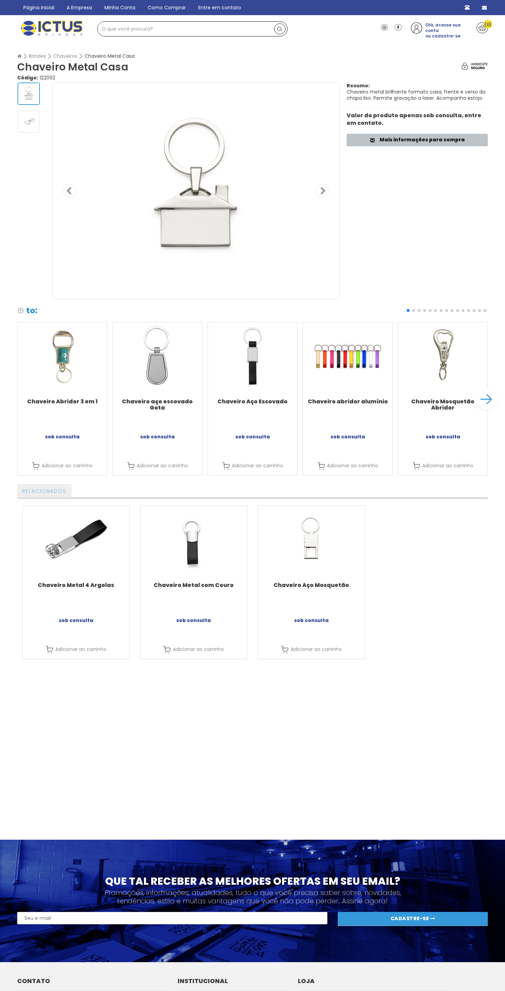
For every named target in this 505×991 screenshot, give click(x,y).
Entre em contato (219, 7)
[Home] (19, 56)
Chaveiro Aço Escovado (252, 401)
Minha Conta (119, 7)
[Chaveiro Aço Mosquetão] (311, 539)
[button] (408, 310)
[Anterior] (70, 191)
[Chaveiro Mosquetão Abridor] (442, 355)
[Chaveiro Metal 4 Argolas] (76, 539)
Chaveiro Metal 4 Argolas (76, 585)
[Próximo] (322, 191)
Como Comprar (167, 7)
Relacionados (44, 491)
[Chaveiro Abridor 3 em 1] (62, 355)
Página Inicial (38, 7)
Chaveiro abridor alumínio (348, 401)
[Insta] (384, 26)
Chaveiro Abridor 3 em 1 (62, 401)
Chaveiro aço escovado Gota (157, 405)
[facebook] (398, 26)
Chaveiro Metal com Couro (194, 585)
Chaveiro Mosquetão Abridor (442, 405)
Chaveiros (65, 56)
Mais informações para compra (421, 139)
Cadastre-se (410, 918)
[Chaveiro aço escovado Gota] (157, 355)
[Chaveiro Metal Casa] (196, 191)
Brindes (37, 56)
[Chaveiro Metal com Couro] (194, 539)
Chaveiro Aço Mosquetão (311, 585)
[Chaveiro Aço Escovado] (252, 355)
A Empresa (79, 7)
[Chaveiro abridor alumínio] (347, 355)
